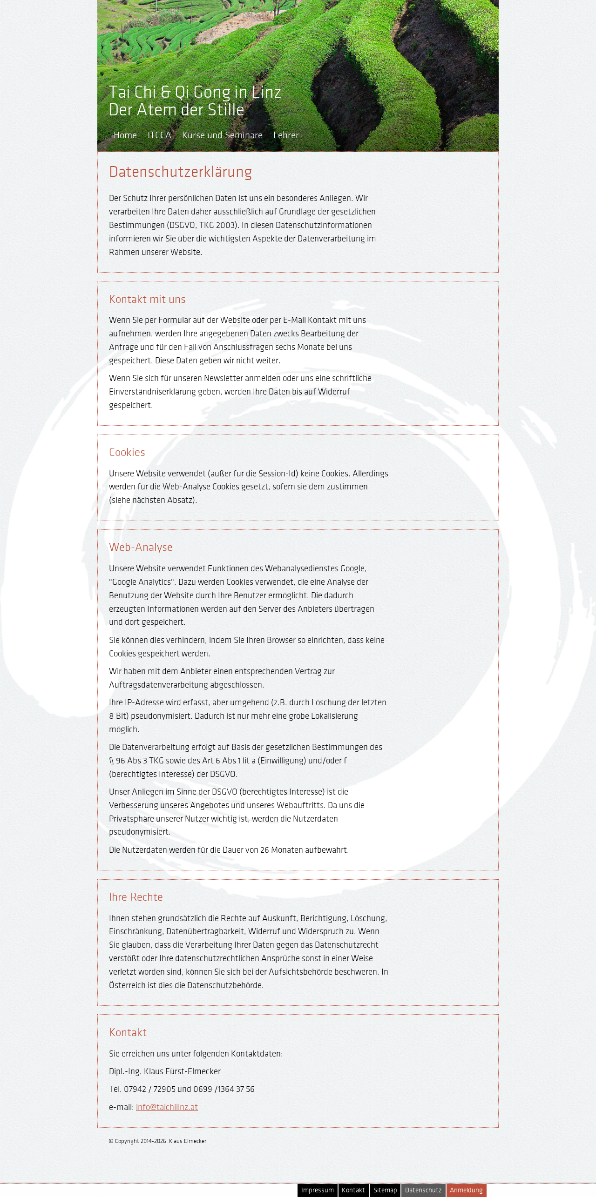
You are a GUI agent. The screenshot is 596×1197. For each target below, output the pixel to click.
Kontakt (353, 1190)
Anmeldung (466, 1190)
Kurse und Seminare (222, 135)
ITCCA (159, 135)
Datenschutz (423, 1190)
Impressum (317, 1190)
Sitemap (385, 1190)
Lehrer (286, 135)
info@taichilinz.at (167, 1107)
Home (125, 135)
